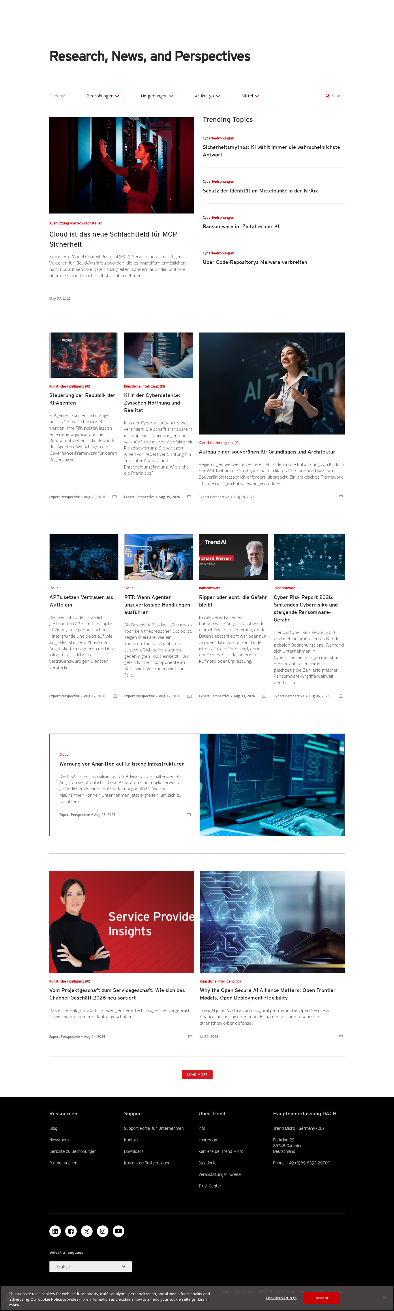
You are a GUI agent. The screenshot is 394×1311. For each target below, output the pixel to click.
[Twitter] (87, 1231)
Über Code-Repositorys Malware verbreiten (255, 262)
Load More (197, 1074)
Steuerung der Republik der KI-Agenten (82, 399)
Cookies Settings (281, 1297)
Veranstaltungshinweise (219, 1174)
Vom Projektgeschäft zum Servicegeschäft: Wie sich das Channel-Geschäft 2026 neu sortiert (117, 994)
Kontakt (131, 1140)
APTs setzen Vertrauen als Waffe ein (81, 601)
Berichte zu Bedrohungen (73, 1151)
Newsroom (59, 1139)
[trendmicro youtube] (118, 1231)
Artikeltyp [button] (204, 96)
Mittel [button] (247, 96)
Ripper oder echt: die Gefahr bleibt (233, 601)
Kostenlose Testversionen (147, 1162)
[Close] (384, 1297)
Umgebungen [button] (154, 96)
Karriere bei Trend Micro (220, 1151)
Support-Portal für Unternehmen (154, 1128)
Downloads (133, 1151)
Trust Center (210, 1186)
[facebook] (71, 1231)
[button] (90, 1266)
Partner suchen (63, 1162)
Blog (53, 1128)
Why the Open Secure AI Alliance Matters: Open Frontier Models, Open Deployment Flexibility (268, 994)
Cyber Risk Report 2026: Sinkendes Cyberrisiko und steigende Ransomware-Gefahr (306, 608)
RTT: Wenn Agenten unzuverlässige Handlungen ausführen (157, 604)
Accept (322, 1297)
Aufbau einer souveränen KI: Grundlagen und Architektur (267, 452)
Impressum (208, 1140)
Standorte (207, 1163)
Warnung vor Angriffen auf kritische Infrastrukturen (122, 764)
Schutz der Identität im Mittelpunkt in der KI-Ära (261, 191)
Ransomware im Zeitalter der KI (241, 226)
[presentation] (121, 165)
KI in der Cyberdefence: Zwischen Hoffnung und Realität (152, 402)
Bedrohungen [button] (100, 96)
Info (201, 1128)
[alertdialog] (197, 1298)
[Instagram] (102, 1231)
